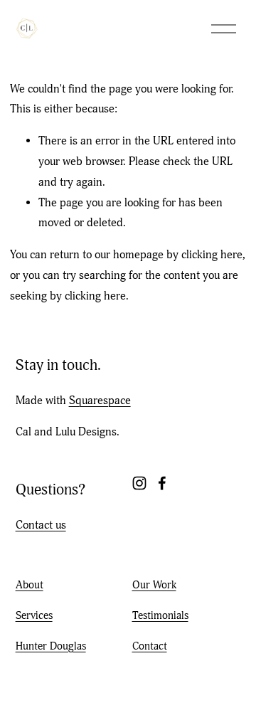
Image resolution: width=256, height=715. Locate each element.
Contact (149, 646)
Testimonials (160, 615)
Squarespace (100, 400)
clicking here (211, 255)
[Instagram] (139, 483)
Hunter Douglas (51, 646)
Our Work (154, 584)
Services (34, 615)
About (29, 584)
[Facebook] (162, 483)
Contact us (41, 525)
